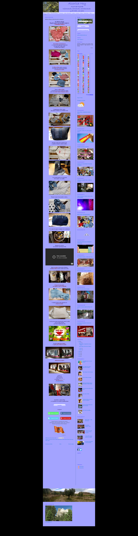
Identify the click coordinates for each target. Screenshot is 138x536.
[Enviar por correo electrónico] (59, 438)
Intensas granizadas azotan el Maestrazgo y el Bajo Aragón (87, 383)
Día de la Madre (62, 439)
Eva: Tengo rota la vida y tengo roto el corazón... (87, 367)
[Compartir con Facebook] (62, 438)
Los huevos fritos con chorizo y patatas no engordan (88, 400)
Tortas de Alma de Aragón (87, 377)
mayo (80, 342)
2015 (79, 356)
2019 (79, 341)
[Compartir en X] (61, 438)
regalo (49, 440)
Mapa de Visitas (79, 97)
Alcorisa (54, 439)
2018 (79, 351)
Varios (45, 14)
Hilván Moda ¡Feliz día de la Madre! (85, 346)
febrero (80, 349)
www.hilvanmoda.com (60, 381)
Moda (46, 440)
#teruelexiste (51, 439)
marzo (80, 348)
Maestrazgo (71, 439)
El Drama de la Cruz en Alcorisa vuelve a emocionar (88, 431)
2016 (79, 354)
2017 (79, 353)
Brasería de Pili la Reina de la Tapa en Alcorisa (87, 405)
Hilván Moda (62, 379)
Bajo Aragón (58, 439)
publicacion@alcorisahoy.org (82, 35)
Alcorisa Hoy (81, 466)
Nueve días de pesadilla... (87, 410)
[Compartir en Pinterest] (63, 438)
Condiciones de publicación (83, 30)
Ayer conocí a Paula (86, 393)
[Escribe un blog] (60, 438)
